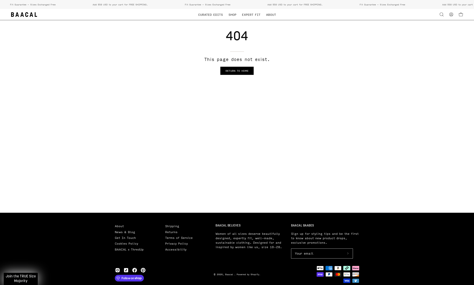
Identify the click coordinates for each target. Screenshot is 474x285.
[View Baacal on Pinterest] (143, 270)
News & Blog (125, 232)
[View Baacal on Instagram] (117, 270)
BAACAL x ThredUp (129, 249)
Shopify (255, 274)
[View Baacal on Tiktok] (126, 270)
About (119, 226)
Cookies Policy (126, 243)
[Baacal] (24, 14)
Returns (171, 232)
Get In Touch (125, 237)
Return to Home (237, 71)
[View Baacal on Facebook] (134, 270)
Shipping (172, 226)
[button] (441, 14)
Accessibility (175, 249)
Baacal (229, 274)
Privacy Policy (176, 243)
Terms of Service (179, 237)
